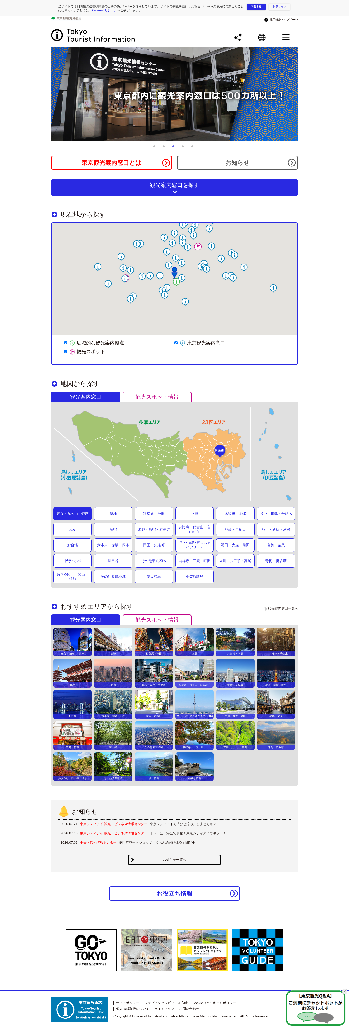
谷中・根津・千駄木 (276, 514)
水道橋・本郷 (235, 514)
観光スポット (91, 351)
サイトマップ (164, 1009)
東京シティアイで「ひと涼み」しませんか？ (183, 824)
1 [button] (155, 148)
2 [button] (165, 148)
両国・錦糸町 (154, 545)
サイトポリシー (127, 1003)
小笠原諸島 (194, 576)
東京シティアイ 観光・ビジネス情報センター (113, 824)
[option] (174, 94)
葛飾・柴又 (276, 545)
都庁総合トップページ (283, 19)
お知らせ (237, 162)
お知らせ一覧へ (174, 860)
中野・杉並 (72, 561)
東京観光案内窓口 (206, 342)
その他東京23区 (153, 561)
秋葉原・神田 (154, 514)
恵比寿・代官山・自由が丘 (195, 529)
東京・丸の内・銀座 (73, 514)
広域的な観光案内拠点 (100, 342)
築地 (113, 514)
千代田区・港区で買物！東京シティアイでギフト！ (188, 833)
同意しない (279, 6)
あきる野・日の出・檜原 (73, 576)
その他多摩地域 (113, 576)
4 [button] (184, 148)
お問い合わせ (189, 1009)
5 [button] (193, 148)
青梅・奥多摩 (276, 561)
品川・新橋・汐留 (276, 529)
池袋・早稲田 (235, 529)
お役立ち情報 (174, 893)
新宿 (113, 529)
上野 (194, 514)
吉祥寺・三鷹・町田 (195, 561)
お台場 (72, 545)
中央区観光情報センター (98, 842)
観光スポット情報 (157, 397)
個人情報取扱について (132, 1009)
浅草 (72, 529)
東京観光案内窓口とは (111, 162)
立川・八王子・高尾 (235, 561)
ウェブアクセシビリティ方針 (166, 1003)
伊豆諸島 (154, 576)
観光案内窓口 (85, 397)
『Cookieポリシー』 (103, 10)
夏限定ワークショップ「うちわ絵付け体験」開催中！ (159, 842)
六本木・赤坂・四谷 (113, 545)
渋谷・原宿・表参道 (154, 529)
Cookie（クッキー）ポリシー (214, 1003)
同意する (256, 6)
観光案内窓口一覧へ (283, 608)
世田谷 (113, 561)
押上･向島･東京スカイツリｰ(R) (195, 545)
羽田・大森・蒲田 (235, 545)
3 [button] (174, 148)
